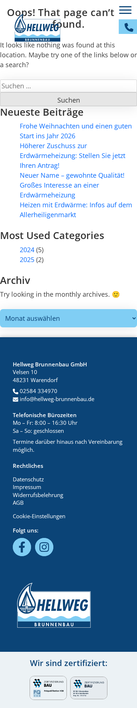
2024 (27, 249)
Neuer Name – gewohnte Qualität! (72, 175)
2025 (27, 259)
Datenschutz (28, 479)
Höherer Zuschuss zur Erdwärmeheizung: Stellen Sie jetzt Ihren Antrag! (72, 155)
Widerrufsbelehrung (38, 495)
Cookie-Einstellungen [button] (39, 516)
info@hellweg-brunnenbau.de (56, 399)
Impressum (27, 486)
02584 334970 (37, 391)
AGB (18, 502)
